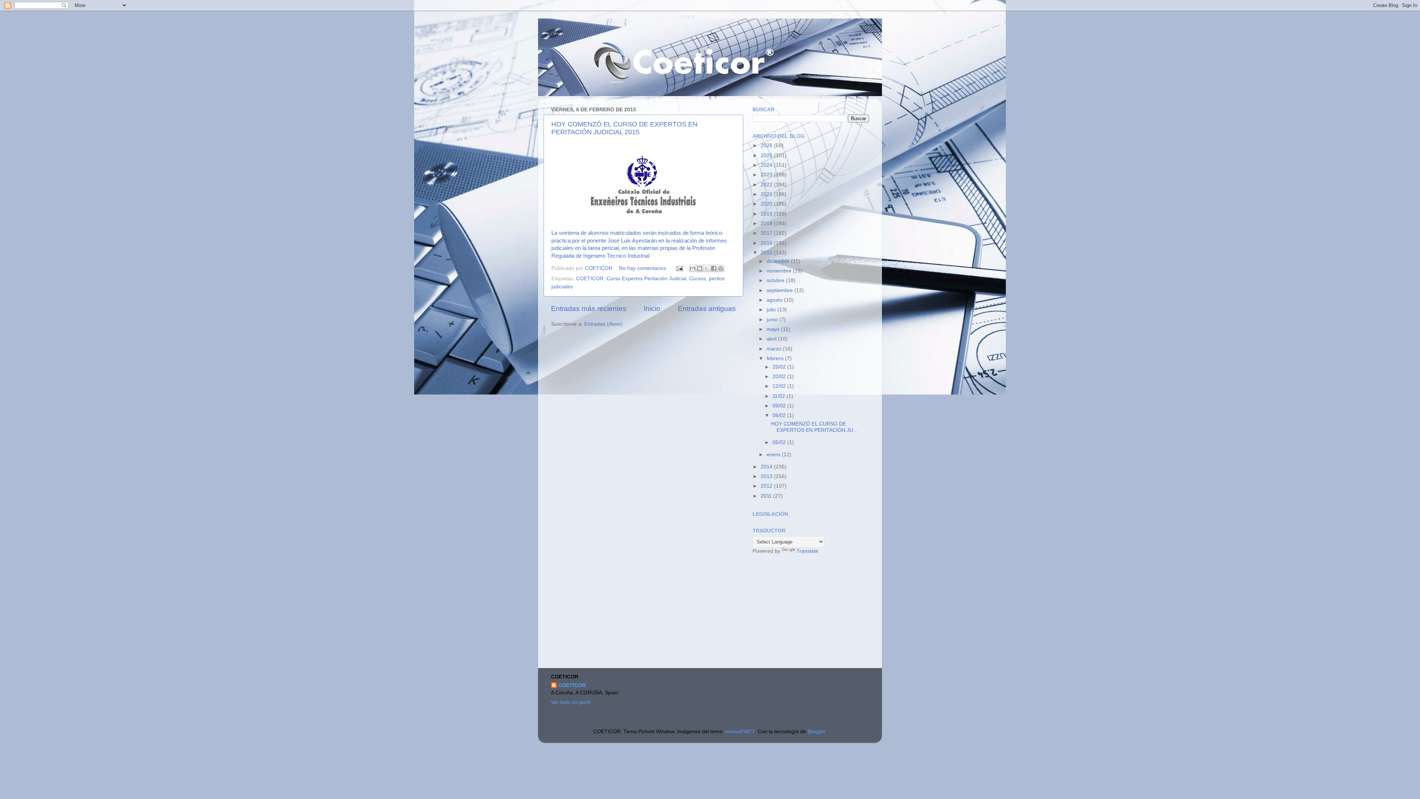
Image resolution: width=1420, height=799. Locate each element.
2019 (767, 214)
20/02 (779, 376)
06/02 (779, 415)
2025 (767, 155)
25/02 (779, 367)
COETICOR (590, 278)
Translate (807, 551)
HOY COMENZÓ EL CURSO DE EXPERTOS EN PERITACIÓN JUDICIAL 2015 (624, 128)
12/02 (779, 386)
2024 (767, 165)
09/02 (779, 406)
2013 (767, 476)
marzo (775, 349)
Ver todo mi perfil (571, 702)
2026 (767, 145)
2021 (767, 194)
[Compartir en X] (706, 268)
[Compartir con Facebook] (713, 268)
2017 (767, 233)
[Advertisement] (808, 612)
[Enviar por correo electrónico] (692, 268)
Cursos (697, 278)
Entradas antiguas (707, 308)
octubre (776, 280)
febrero (776, 358)
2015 (767, 252)
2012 (767, 486)
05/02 (779, 442)
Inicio (652, 308)
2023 (767, 174)
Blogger (816, 731)
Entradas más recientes (588, 308)
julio (772, 309)
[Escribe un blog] (699, 268)
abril (772, 339)
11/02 (779, 396)
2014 (767, 467)
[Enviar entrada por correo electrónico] (679, 268)
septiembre (780, 290)
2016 (767, 243)
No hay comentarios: (644, 268)
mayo (774, 329)
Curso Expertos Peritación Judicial (646, 278)
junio (773, 319)
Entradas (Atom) (603, 324)
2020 (767, 204)
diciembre (779, 261)
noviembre (780, 271)
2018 (767, 223)
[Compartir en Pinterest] (720, 268)
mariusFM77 (740, 731)
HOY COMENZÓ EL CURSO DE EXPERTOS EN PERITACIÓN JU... (814, 427)
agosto (775, 300)
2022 (767, 184)
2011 (767, 496)
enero (774, 454)
